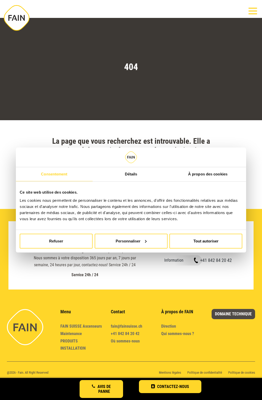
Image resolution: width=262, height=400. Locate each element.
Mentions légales (170, 372)
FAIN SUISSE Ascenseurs (81, 326)
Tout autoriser (206, 241)
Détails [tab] (131, 174)
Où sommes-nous (125, 341)
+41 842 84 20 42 (216, 260)
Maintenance (71, 333)
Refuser (56, 241)
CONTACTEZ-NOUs (173, 386)
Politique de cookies (241, 372)
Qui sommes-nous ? (177, 333)
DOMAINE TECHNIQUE (233, 314)
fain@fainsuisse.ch (126, 326)
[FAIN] (16, 18)
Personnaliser (128, 241)
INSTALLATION (73, 348)
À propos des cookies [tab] (207, 174)
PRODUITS (69, 341)
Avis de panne (104, 389)
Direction (168, 326)
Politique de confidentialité (204, 372)
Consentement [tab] (54, 174)
